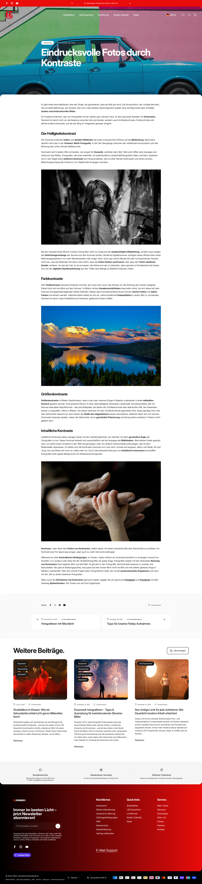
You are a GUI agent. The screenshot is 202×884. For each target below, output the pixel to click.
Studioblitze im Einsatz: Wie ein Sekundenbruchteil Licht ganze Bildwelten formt (38, 713)
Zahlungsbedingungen (107, 817)
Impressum (101, 805)
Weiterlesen (18, 740)
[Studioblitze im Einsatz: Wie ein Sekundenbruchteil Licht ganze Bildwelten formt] (40, 679)
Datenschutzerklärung (23, 879)
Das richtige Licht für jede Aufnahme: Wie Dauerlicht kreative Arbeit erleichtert (159, 711)
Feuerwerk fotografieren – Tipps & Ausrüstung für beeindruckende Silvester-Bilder (98, 713)
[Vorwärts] (129, 3)
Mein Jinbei (162, 805)
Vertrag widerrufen (105, 833)
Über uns (161, 817)
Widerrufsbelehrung (105, 809)
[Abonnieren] (58, 826)
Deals (129, 821)
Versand (38, 879)
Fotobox (161, 825)
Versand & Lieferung (105, 813)
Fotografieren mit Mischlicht (57, 623)
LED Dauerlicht (134, 809)
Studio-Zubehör (134, 817)
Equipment (22, 664)
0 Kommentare (156, 605)
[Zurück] (72, 3)
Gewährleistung (103, 829)
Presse (160, 821)
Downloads (162, 813)
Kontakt (160, 829)
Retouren (161, 809)
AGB (98, 821)
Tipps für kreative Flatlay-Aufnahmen (128, 623)
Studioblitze (132, 805)
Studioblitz (22, 674)
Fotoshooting (47, 43)
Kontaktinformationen (58, 879)
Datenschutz (102, 825)
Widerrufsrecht (10, 879)
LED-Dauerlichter (85, 674)
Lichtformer (132, 813)
